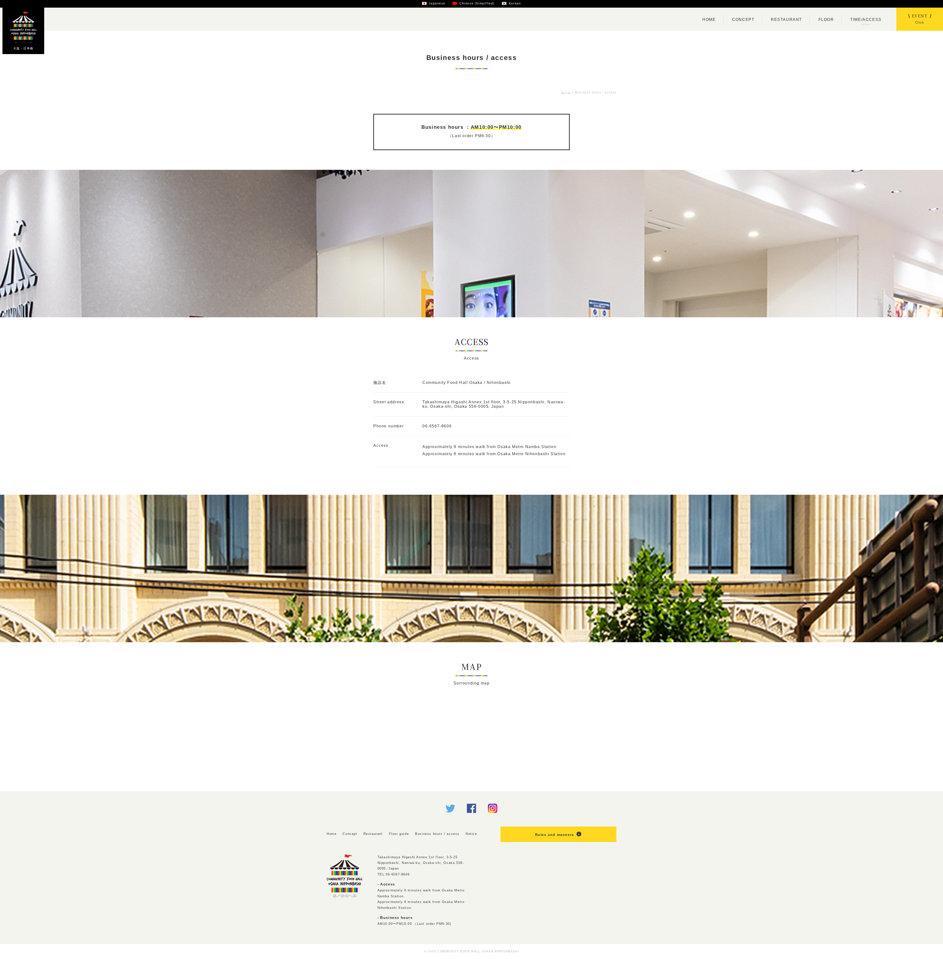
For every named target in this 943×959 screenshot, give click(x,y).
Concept (350, 834)
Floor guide (399, 834)
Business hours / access (437, 834)
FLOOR (826, 19)
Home (331, 834)
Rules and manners (554, 835)
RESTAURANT (786, 19)
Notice (471, 834)
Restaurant (373, 834)
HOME (709, 19)
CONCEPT (743, 19)
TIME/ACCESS (866, 19)
